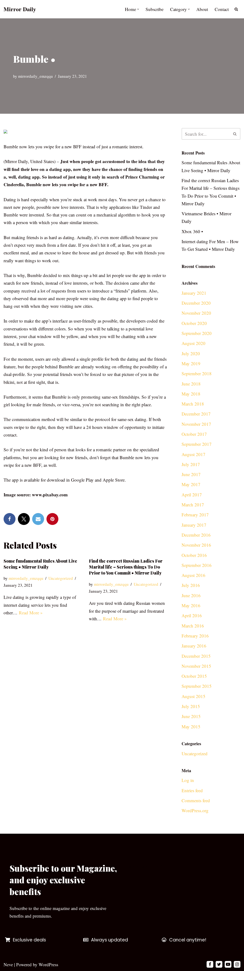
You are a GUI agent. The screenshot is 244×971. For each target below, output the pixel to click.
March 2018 (193, 404)
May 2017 (191, 484)
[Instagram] (237, 964)
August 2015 (193, 696)
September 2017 (197, 444)
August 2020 (193, 343)
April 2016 (192, 615)
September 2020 (197, 333)
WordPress (48, 964)
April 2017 (192, 495)
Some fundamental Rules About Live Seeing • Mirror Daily (40, 564)
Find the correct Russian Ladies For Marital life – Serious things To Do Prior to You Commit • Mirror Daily (126, 567)
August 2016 (193, 575)
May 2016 (191, 605)
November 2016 (196, 545)
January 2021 (194, 293)
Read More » (31, 613)
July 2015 (191, 706)
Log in (188, 780)
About (202, 9)
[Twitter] (24, 519)
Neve (8, 964)
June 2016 (191, 595)
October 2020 (194, 323)
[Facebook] (9, 519)
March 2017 (193, 505)
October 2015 (194, 676)
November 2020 (196, 313)
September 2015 (197, 686)
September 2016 (197, 565)
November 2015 (196, 666)
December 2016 (196, 535)
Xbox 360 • (192, 231)
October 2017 (194, 434)
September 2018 (197, 373)
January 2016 (194, 646)
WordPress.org (195, 810)
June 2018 (191, 384)
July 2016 (191, 585)
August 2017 (193, 454)
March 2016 (193, 626)
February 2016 (195, 636)
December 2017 (196, 414)
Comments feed (196, 800)
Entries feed (192, 790)
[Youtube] (228, 964)
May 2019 (191, 363)
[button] (138, 9)
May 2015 (191, 727)
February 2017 (195, 515)
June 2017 (191, 474)
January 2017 (194, 525)
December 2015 (196, 656)
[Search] (236, 9)
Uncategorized (60, 578)
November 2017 (196, 424)
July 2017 (191, 464)
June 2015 (191, 716)
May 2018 (191, 394)
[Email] (38, 519)
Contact (222, 9)
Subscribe (154, 9)
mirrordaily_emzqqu (35, 76)
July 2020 (191, 353)
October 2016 (194, 555)
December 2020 (196, 303)
